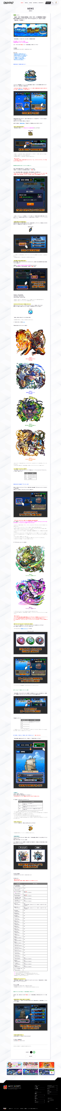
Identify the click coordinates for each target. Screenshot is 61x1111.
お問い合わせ (21, 1108)
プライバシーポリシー (16, 1108)
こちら (24, 322)
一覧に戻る (30, 1056)
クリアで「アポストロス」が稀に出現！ (20, 56)
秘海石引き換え (20, 89)
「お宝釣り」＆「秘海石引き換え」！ (20, 58)
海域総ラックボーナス (24, 628)
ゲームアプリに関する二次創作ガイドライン (33, 1108)
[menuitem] (22, 3)
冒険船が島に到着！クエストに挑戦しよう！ (21, 55)
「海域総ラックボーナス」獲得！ (19, 57)
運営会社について (11, 1108)
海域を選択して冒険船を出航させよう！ (20, 53)
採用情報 (25, 1108)
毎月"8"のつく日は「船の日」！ (19, 59)
